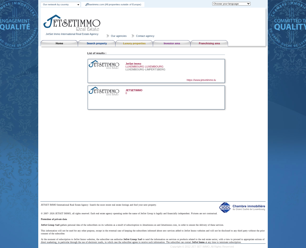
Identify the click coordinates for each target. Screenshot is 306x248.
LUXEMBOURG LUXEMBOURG (145, 66)
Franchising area (209, 43)
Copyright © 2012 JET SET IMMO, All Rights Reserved (202, 246)
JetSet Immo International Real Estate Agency (72, 34)
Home (59, 43)
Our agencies (119, 35)
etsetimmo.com (114, 4)
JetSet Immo (133, 63)
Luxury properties (134, 43)
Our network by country (56, 4)
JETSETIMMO (134, 90)
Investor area (172, 43)
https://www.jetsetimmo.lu (201, 80)
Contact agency (145, 35)
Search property (97, 43)
